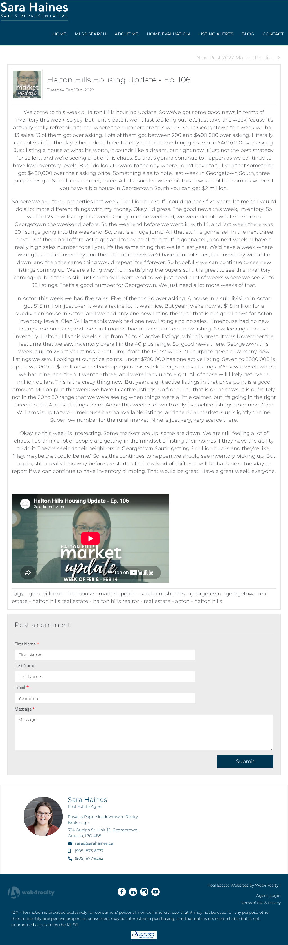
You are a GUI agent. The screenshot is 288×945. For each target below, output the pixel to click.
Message (25, 709)
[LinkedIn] (133, 892)
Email (22, 687)
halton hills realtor (116, 601)
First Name (27, 644)
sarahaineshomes (162, 594)
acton (182, 601)
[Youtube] (155, 892)
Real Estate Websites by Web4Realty (243, 885)
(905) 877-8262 (89, 858)
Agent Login (268, 895)
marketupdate (117, 594)
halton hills (208, 601)
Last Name (25, 665)
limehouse (80, 594)
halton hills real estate (60, 601)
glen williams (45, 594)
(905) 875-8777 (89, 850)
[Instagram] (144, 892)
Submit (245, 761)
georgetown (205, 594)
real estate (157, 601)
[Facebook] (122, 892)
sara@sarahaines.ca (94, 843)
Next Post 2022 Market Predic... (235, 58)
